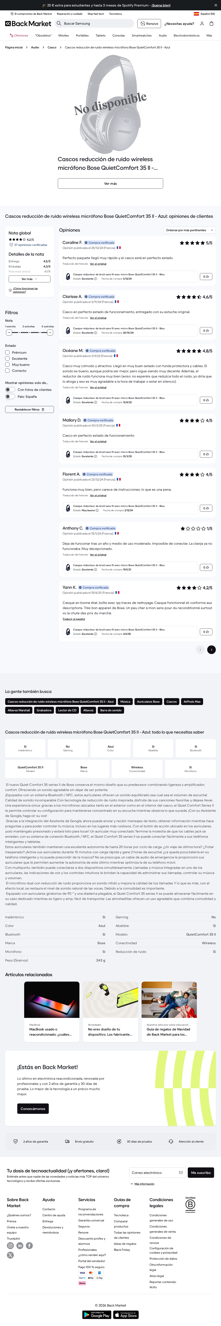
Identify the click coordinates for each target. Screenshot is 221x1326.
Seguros (84, 1226)
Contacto (49, 1209)
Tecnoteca (121, 1215)
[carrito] (211, 23)
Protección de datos (163, 1259)
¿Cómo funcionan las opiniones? (25, 290)
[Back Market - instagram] (10, 1245)
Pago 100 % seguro (91, 1267)
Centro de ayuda (54, 1215)
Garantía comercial (91, 1220)
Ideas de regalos (125, 1244)
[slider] (9, 333)
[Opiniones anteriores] (200, 649)
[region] (110, 1012)
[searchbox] (97, 23)
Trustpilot (13, 1238)
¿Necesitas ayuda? (179, 23)
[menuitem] (63, 35)
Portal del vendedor (91, 1261)
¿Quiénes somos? (19, 1215)
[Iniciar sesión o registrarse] (202, 23)
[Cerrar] (215, 5)
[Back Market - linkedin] (19, 1245)
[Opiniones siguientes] (211, 649)
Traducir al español (74, 619)
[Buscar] (58, 23)
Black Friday (122, 1250)
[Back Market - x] (10, 1255)
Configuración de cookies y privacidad (163, 1250)
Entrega (48, 1221)
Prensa (11, 1221)
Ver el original (98, 263)
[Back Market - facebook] (29, 1245)
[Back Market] (28, 23)
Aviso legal (157, 1276)
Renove (83, 1232)
